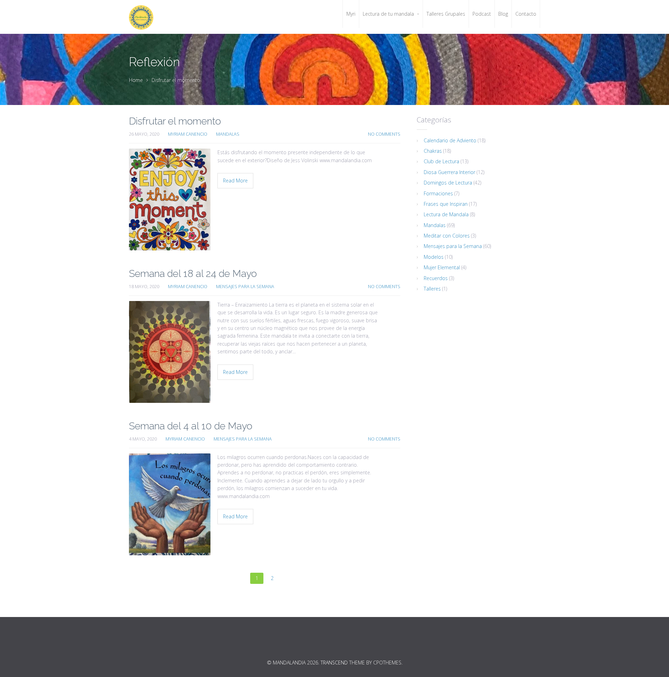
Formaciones (438, 193)
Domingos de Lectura (448, 182)
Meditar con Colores (447, 235)
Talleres (432, 288)
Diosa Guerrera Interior (449, 172)
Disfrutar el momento (175, 121)
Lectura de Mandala (446, 214)
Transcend (334, 662)
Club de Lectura (441, 161)
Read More (235, 180)
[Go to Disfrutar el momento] (169, 199)
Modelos (434, 257)
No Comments (384, 134)
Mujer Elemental (442, 267)
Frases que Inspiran (446, 204)
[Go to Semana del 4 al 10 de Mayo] (169, 504)
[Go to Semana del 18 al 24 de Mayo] (169, 352)
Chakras (433, 151)
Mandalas (227, 134)
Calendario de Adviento (450, 140)
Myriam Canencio (187, 134)
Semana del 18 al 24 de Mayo (193, 273)
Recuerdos (436, 278)
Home (136, 80)
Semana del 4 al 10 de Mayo (190, 426)
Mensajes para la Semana (245, 286)
